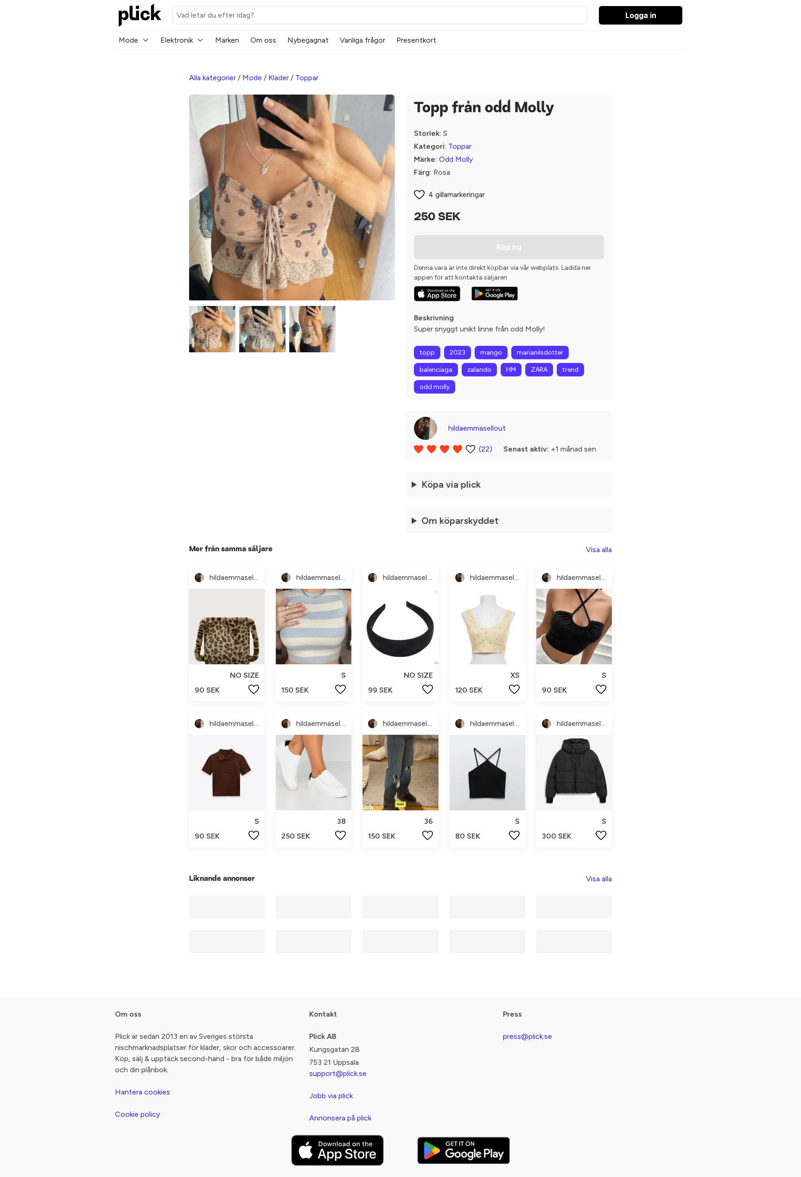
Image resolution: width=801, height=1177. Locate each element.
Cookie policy (137, 1114)
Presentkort (416, 40)
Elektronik (176, 40)
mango (491, 352)
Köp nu (508, 247)
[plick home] (140, 15)
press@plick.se (527, 1036)
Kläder (278, 77)
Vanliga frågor (362, 40)
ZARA (539, 370)
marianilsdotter (540, 352)
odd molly (435, 387)
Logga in (640, 15)
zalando (479, 370)
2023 (457, 352)
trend (570, 370)
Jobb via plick (331, 1095)
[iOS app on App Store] (437, 293)
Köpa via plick (451, 484)
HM (511, 370)
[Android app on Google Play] (494, 293)
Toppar (306, 77)
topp (427, 352)
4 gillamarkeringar (456, 194)
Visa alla (599, 549)
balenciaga (436, 370)
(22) (485, 449)
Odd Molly (456, 159)
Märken (227, 40)
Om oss (263, 40)
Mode (128, 40)
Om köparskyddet (460, 520)
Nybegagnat (308, 40)
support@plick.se (338, 1073)
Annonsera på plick (340, 1117)
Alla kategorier (212, 77)
